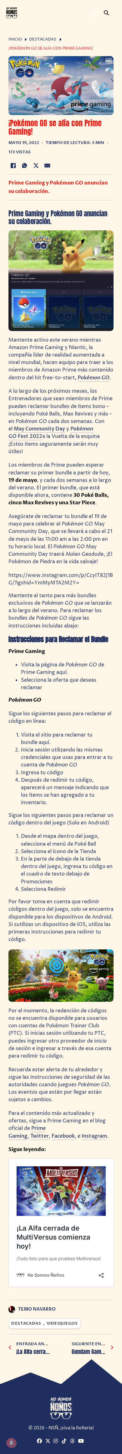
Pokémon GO (93, 377)
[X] (36, 165)
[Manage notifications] (11, 1443)
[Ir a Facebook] (40, 1441)
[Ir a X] (48, 1441)
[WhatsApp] (24, 165)
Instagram (94, 1136)
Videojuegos (62, 1323)
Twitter (39, 1136)
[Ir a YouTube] (81, 1441)
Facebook (63, 1136)
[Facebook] (13, 165)
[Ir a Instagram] (56, 1441)
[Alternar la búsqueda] (106, 13)
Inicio (15, 39)
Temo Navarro (37, 1309)
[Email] (47, 165)
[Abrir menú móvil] (94, 12)
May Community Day (39, 428)
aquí (61, 672)
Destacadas (42, 39)
